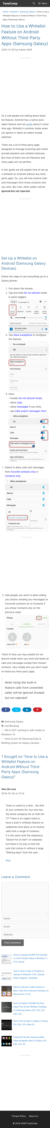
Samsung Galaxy (27, 11)
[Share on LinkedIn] (26, 709)
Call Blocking (12, 726)
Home (5, 11)
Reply (8, 860)
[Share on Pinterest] (37, 709)
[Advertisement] (25, 84)
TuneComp (10, 3)
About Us (33, 1116)
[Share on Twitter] (16, 709)
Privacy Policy (19, 1116)
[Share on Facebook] (5, 709)
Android (13, 11)
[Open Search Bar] (34, 3)
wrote (29, 124)
